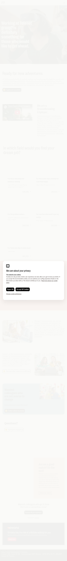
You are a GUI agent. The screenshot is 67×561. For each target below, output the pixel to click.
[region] (33, 280)
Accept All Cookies (23, 289)
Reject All (10, 289)
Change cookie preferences (13, 294)
